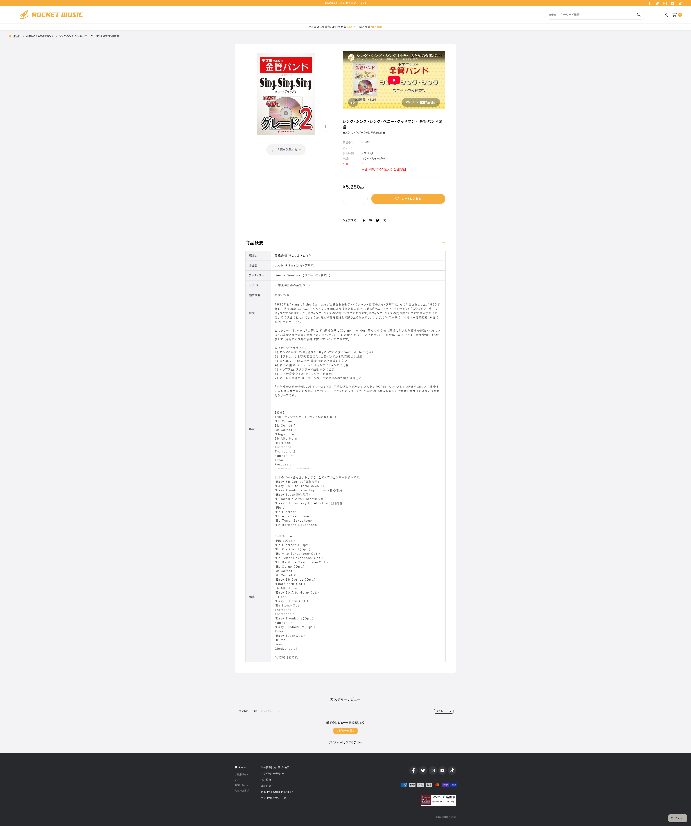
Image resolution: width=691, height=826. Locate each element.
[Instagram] (665, 3)
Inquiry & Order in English (277, 792)
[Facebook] (649, 3)
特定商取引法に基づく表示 (275, 767)
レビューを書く (345, 730)
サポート (240, 767)
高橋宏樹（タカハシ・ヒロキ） (294, 255)
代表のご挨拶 (242, 790)
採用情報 (266, 780)
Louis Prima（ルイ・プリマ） (295, 265)
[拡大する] (325, 126)
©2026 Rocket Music (446, 817)
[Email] (385, 220)
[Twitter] (657, 3)
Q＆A (238, 780)
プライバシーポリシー (272, 773)
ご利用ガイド (242, 774)
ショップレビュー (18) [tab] (272, 711)
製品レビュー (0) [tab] (248, 711)
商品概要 (254, 243)
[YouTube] (672, 3)
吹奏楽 (552, 14)
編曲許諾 (266, 786)
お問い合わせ (242, 785)
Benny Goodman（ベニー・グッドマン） (303, 275)
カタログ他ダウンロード (273, 798)
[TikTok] (680, 3)
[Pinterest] (370, 220)
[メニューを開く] (12, 14)
